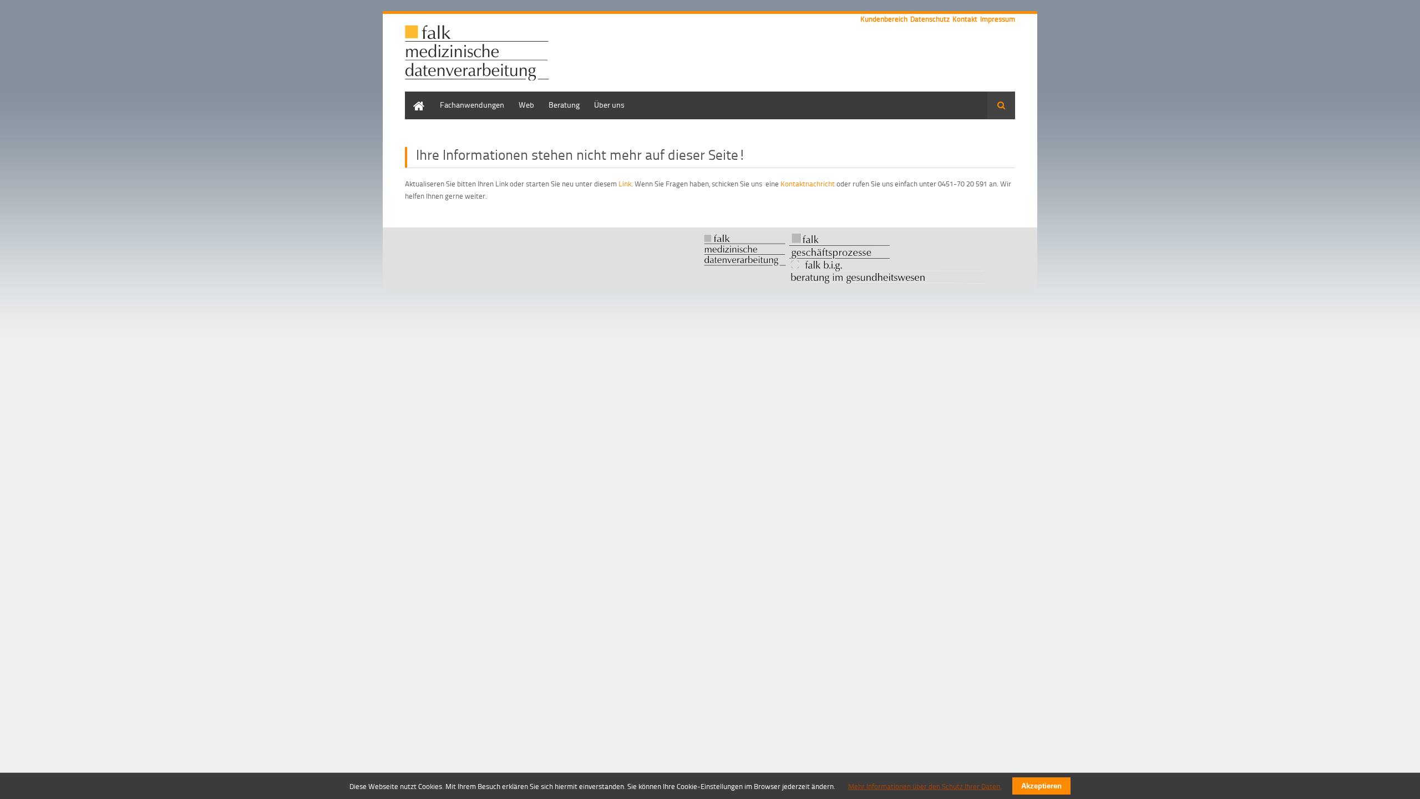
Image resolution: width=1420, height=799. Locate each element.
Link (624, 184)
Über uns (609, 104)
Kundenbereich (883, 19)
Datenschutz (930, 19)
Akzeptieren (1041, 786)
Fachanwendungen (472, 104)
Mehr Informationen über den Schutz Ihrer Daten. (925, 786)
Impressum (997, 19)
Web (526, 104)
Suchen (1001, 105)
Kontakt (964, 19)
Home (415, 97)
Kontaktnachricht (807, 184)
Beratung (564, 104)
